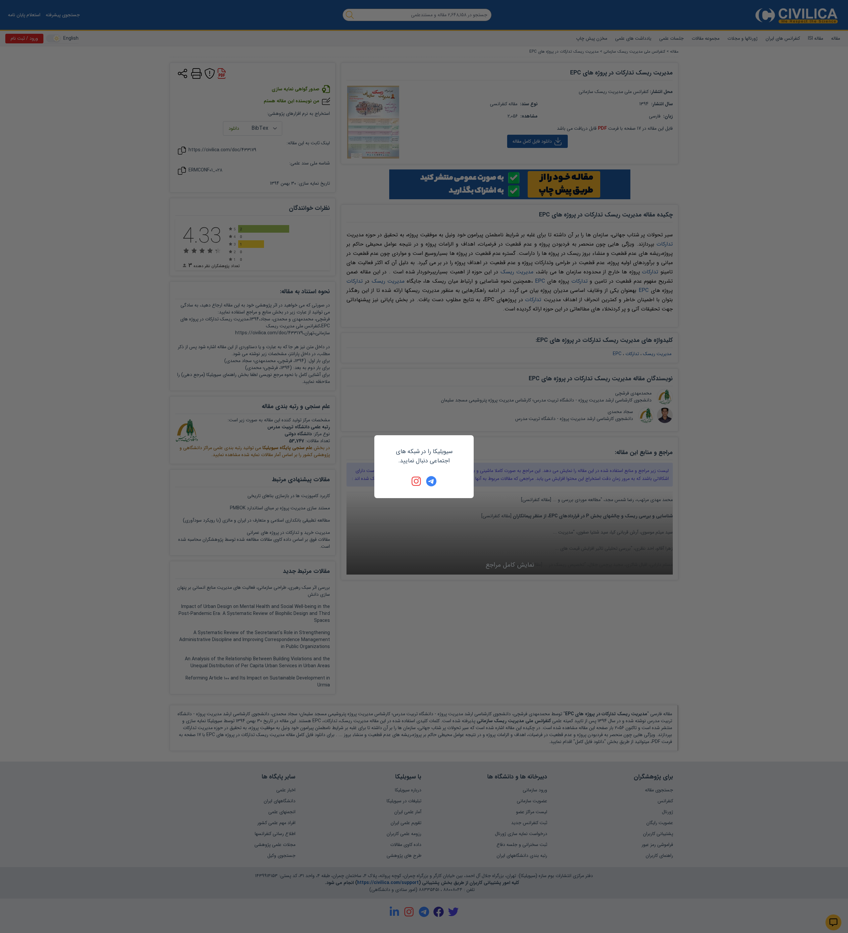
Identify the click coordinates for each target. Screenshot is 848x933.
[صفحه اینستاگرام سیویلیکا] (416, 481)
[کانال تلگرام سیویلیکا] (431, 481)
